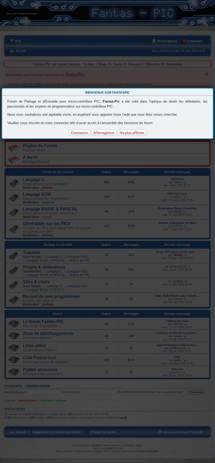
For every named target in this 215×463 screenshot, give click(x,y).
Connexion (79, 132)
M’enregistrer (104, 132)
